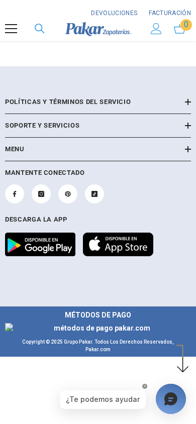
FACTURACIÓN (169, 13)
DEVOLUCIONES (114, 13)
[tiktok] (94, 193)
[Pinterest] (67, 193)
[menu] (11, 29)
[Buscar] (40, 29)
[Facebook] (14, 193)
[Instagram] (41, 193)
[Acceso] (156, 28)
